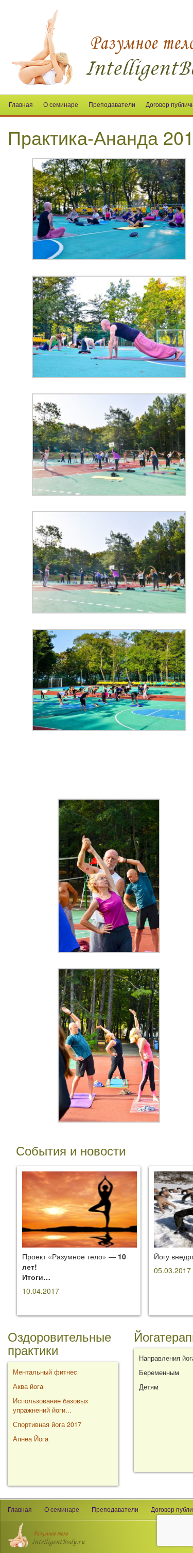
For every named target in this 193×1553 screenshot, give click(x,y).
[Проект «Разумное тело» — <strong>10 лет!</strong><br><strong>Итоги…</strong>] (79, 1208)
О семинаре (60, 105)
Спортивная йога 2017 (47, 1424)
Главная (21, 105)
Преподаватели (112, 105)
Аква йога (28, 1386)
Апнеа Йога (30, 1438)
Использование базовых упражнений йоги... (51, 1405)
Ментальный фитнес (45, 1372)
